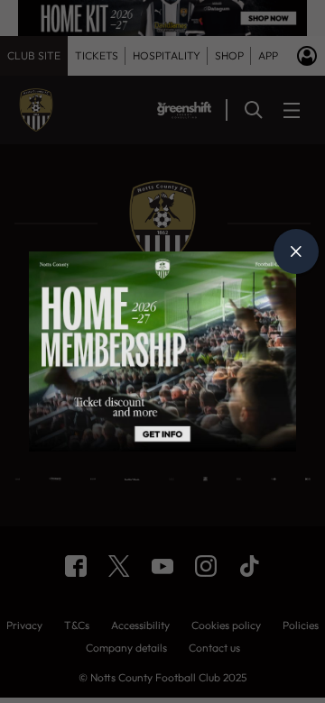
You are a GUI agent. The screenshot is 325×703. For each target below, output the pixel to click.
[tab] (296, 251)
